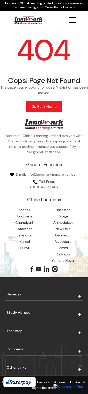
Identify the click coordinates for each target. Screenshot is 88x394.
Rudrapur (63, 254)
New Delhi (63, 228)
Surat (24, 247)
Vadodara (63, 241)
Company (15, 349)
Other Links (16, 367)
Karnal (25, 241)
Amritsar (25, 228)
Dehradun (63, 235)
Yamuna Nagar (63, 260)
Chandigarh (24, 222)
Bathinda (63, 210)
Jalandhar (25, 235)
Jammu (63, 247)
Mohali (24, 210)
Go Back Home (44, 106)
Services (14, 294)
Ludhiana (24, 216)
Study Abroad (18, 312)
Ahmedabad (63, 222)
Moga (63, 216)
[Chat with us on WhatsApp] (68, 386)
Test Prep (15, 330)
